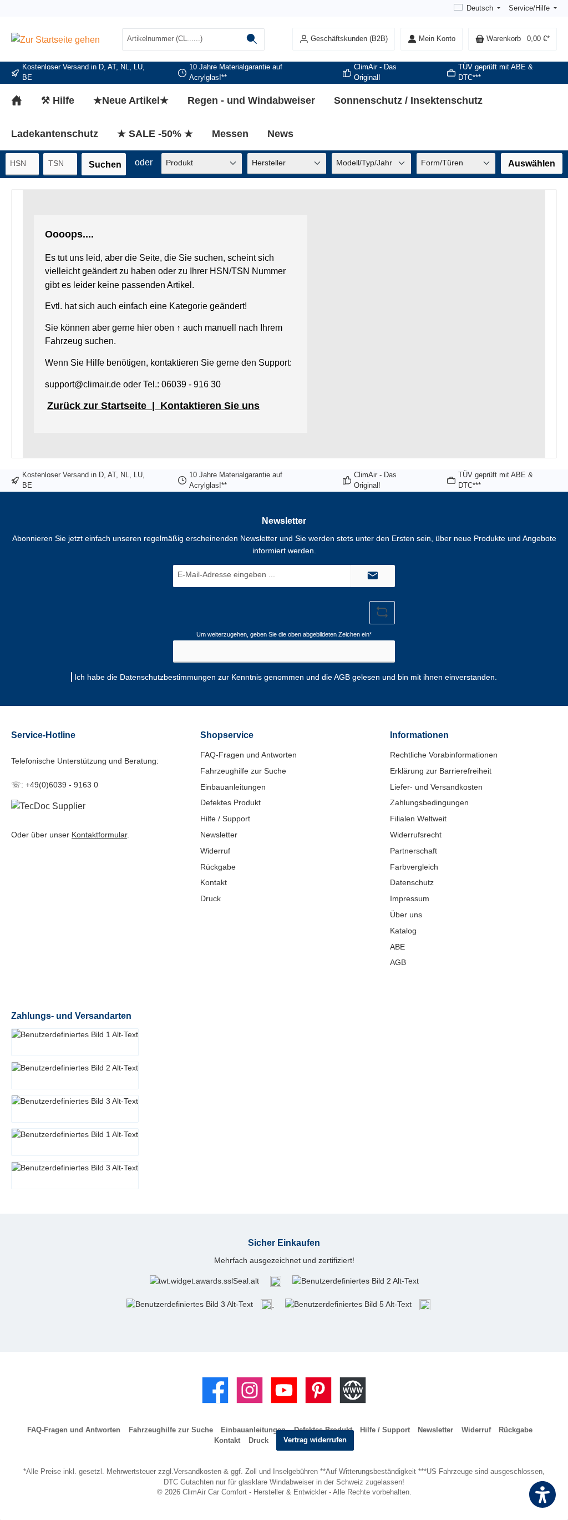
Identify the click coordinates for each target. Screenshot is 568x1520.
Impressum (409, 898)
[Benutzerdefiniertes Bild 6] (424, 1303)
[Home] (26, 100)
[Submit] (373, 576)
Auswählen (531, 163)
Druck (210, 898)
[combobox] (181, 39)
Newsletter (218, 834)
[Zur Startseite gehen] (55, 39)
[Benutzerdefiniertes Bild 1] (275, 1281)
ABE (397, 946)
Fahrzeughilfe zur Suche (243, 770)
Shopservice (226, 735)
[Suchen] (252, 39)
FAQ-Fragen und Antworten (248, 754)
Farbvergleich (414, 866)
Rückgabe (218, 866)
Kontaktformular (99, 834)
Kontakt (213, 882)
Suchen (105, 164)
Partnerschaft (413, 850)
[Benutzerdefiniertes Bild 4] (267, 1303)
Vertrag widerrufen (315, 1440)
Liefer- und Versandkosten (436, 786)
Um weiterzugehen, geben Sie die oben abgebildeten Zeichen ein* (284, 634)
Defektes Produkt (230, 802)
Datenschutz (412, 882)
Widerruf (215, 850)
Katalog (403, 930)
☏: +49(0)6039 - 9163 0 (54, 784)
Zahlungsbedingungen (429, 802)
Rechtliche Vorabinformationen (444, 754)
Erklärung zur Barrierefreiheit (440, 770)
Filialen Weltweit (418, 818)
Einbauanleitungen (233, 786)
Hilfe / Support (225, 818)
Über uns (406, 914)
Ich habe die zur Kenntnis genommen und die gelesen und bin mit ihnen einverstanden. (285, 677)
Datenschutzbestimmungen (168, 677)
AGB (342, 677)
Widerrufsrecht (416, 834)
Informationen (419, 735)
